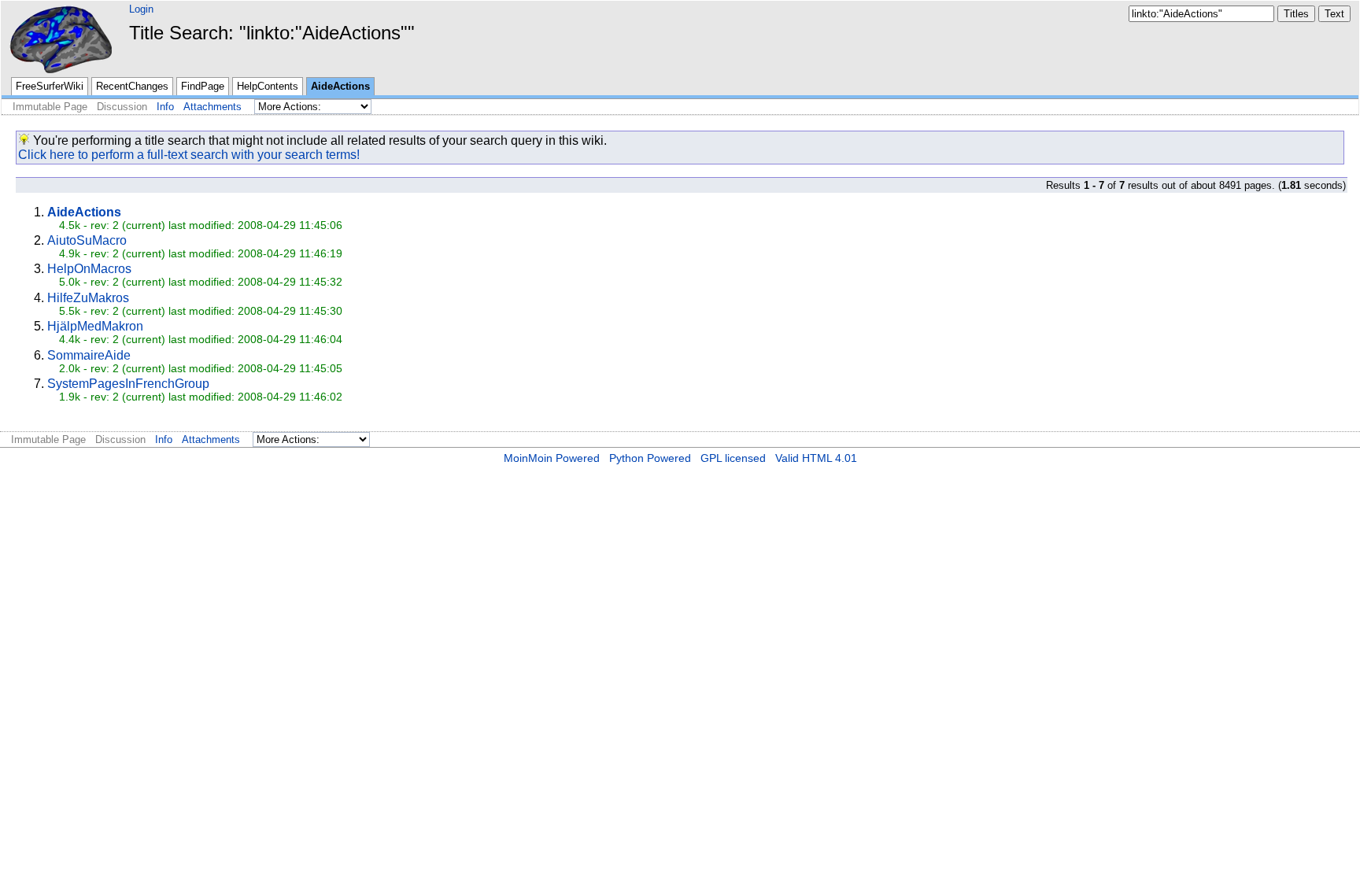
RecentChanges (132, 86)
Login (141, 9)
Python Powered (650, 458)
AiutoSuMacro (87, 240)
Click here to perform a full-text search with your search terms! (189, 154)
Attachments (212, 107)
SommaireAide (89, 355)
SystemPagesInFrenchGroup (128, 383)
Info (165, 107)
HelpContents (267, 86)
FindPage (202, 86)
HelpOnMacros (89, 268)
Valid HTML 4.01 (816, 458)
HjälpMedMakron (95, 326)
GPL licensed (733, 458)
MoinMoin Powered (552, 458)
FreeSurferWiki (49, 86)
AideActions (340, 86)
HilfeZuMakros (88, 298)
